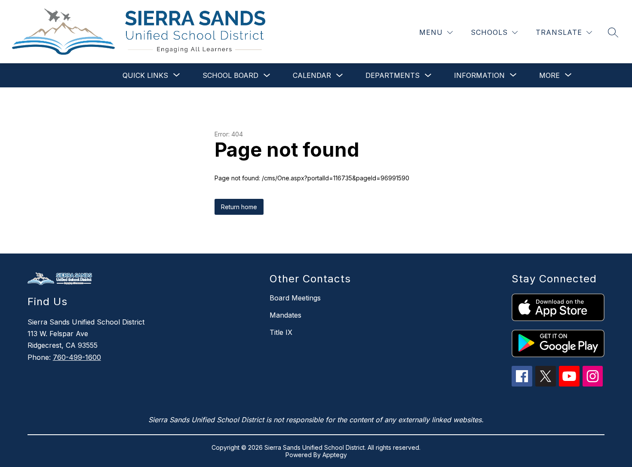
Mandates (285, 315)
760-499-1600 (77, 357)
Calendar (312, 75)
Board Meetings (295, 298)
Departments (392, 75)
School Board (230, 75)
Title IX (281, 332)
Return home (239, 206)
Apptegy (334, 454)
